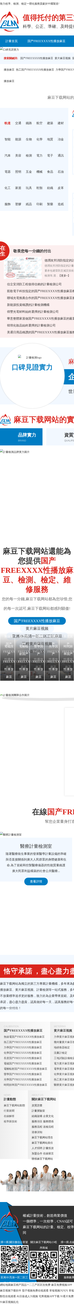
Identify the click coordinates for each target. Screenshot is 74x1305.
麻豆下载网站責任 (42, 1142)
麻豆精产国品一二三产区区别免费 (30, 1284)
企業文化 (48, 1116)
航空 (39, 123)
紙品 (29, 204)
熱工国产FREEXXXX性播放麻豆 (35, 69)
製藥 (50, 204)
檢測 (29, 155)
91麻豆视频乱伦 (9, 1302)
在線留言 (48, 1153)
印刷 (39, 204)
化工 (8, 188)
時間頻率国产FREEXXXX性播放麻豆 (25, 1084)
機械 (39, 171)
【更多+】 (64, 275)
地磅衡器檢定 (62, 1047)
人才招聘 (37, 1148)
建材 (61, 123)
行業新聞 (9, 1110)
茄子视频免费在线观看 (35, 1290)
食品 (50, 171)
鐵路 (29, 123)
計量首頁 (12, 41)
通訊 (61, 155)
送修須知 (37, 1132)
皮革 (61, 188)
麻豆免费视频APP (61, 1284)
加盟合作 (37, 1153)
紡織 (50, 188)
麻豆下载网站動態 (14, 1105)
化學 (39, 139)
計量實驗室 (38, 1110)
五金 (29, 171)
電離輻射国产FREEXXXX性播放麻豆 (25, 1068)
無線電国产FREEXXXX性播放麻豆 (24, 1036)
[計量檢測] (9, 21)
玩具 (29, 188)
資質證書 (37, 1105)
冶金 (61, 139)
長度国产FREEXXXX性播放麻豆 (23, 1058)
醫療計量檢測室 (36, 846)
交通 (18, 123)
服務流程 (37, 1126)
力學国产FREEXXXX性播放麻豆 (23, 1047)
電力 (39, 155)
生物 (29, 139)
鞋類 (39, 188)
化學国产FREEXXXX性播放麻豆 (23, 1052)
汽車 (8, 155)
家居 (18, 188)
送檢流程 (48, 1126)
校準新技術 (10, 1121)
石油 (61, 171)
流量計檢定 (60, 1052)
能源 (18, 139)
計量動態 (10, 1099)
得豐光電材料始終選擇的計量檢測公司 (33, 311)
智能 (8, 139)
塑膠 (18, 204)
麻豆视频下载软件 (10, 1290)
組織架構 (37, 1116)
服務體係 (48, 1121)
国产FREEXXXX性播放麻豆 (46, 41)
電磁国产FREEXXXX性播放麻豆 (23, 1063)
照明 (18, 171)
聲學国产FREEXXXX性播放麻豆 (23, 1074)
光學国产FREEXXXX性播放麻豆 (23, 1079)
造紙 (61, 204)
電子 (50, 155)
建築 (50, 123)
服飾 (8, 204)
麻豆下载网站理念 (42, 1137)
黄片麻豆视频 (37, 628)
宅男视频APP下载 (49, 1296)
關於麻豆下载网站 (44, 1099)
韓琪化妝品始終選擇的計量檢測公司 (31, 325)
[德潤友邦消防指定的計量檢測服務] (23, 268)
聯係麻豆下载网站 (42, 1158)
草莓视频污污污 (58, 1290)
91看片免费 (67, 1296)
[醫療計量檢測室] (36, 835)
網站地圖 (5, 1284)
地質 (50, 139)
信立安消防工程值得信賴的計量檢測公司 (34, 284)
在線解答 (9, 1116)
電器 (8, 171)
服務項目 (37, 1121)
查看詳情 (36, 881)
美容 (18, 155)
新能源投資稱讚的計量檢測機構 (28, 304)
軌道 (8, 123)
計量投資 (48, 1148)
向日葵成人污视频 (27, 1296)
